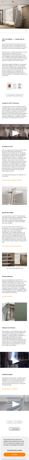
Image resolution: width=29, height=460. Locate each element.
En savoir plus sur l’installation (10, 388)
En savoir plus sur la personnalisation (12, 246)
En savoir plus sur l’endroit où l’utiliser (12, 180)
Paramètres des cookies (14, 450)
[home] (14, 2)
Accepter (14, 454)
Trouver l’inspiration (7, 296)
